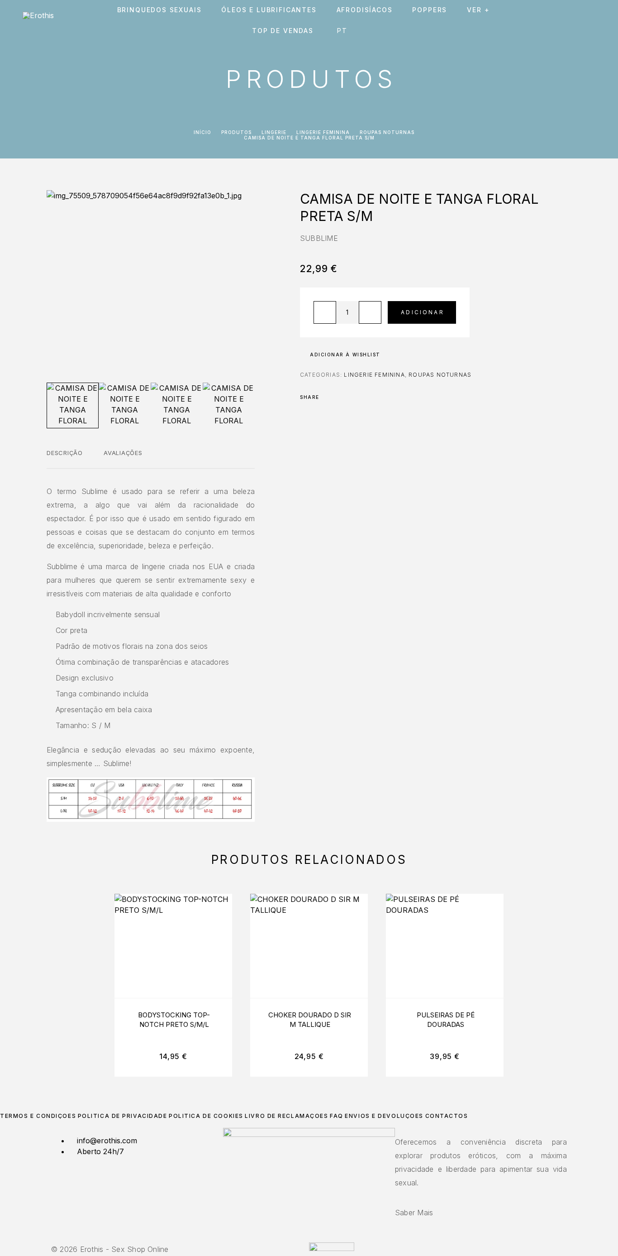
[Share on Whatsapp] (364, 397)
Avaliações (123, 452)
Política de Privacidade (122, 1115)
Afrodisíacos (365, 10)
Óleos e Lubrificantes (268, 10)
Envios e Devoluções (384, 1115)
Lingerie (273, 132)
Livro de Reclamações (286, 1115)
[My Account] (551, 21)
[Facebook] (303, 1237)
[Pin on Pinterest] (352, 397)
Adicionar (422, 312)
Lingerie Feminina (323, 132)
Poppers (429, 10)
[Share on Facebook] (329, 397)
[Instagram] (309, 1237)
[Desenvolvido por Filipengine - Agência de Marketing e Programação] (331, 1248)
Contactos (446, 1115)
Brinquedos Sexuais (159, 10)
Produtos (236, 132)
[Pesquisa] (531, 21)
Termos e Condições (38, 1115)
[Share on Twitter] (341, 397)
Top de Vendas (283, 30)
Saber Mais (414, 1212)
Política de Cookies (206, 1115)
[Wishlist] (571, 21)
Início (202, 132)
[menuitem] (344, 30)
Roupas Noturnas (387, 132)
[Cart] (592, 20)
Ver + (478, 10)
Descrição (65, 452)
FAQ (336, 1115)
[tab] (65, 459)
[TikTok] (314, 1237)
